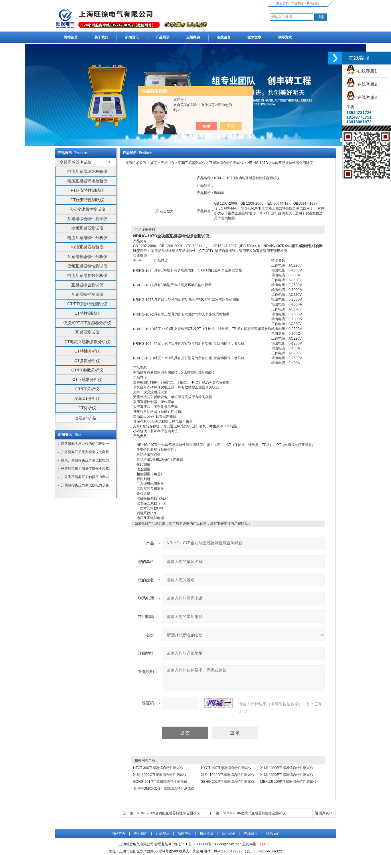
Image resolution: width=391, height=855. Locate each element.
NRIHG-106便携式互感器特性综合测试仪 (254, 813)
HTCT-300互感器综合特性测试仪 (158, 768)
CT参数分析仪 (87, 360)
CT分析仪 (87, 408)
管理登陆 (161, 844)
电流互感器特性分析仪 (87, 237)
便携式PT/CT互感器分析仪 (87, 322)
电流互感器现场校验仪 (87, 171)
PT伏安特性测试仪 (87, 190)
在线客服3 (366, 97)
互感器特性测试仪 (87, 294)
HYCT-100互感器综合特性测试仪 (226, 768)
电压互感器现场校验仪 (87, 181)
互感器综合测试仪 (87, 285)
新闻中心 (184, 833)
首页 (153, 163)
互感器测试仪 (87, 332)
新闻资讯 (132, 37)
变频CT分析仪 (87, 398)
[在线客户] (335, 58)
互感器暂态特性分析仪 (87, 256)
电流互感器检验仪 (87, 247)
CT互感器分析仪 (87, 379)
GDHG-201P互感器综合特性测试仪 (160, 782)
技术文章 (254, 37)
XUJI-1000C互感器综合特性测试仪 (160, 775)
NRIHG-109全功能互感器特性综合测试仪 (168, 813)
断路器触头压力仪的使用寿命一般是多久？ (93, 444)
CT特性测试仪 (87, 313)
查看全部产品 (85, 418)
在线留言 (224, 37)
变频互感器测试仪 (87, 228)
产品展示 (297, 3)
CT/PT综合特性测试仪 (87, 304)
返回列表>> (324, 813)
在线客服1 (366, 71)
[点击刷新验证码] (218, 703)
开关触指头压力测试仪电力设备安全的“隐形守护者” (100, 485)
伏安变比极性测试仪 (87, 209)
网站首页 (71, 37)
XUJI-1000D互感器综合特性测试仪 (227, 775)
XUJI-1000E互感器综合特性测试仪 (286, 775)
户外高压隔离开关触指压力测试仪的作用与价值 (97, 477)
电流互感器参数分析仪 (87, 275)
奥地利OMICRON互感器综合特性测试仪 (163, 788)
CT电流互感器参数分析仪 (87, 341)
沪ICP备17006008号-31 (197, 844)
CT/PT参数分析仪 (87, 370)
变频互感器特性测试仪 (87, 266)
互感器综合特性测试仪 (87, 218)
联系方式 (285, 37)
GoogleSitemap (229, 844)
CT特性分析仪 (87, 351)
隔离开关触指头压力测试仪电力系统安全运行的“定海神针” (105, 460)
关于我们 (101, 37)
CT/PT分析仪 (87, 389)
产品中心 (167, 163)
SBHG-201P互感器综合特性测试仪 (227, 782)
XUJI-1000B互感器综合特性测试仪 (286, 768)
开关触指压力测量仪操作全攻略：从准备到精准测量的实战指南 (109, 469)
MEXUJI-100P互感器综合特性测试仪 (288, 782)
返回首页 (282, 3)
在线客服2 (366, 84)
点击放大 (166, 211)
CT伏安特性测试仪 (87, 199)
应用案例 (193, 37)
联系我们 (313, 3)
